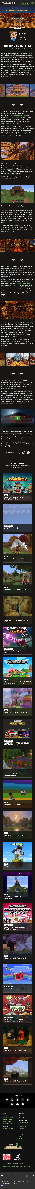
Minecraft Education (7, 1123)
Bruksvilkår (19, 1181)
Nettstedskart (22, 1128)
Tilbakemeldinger (23, 1126)
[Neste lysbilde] (21, 104)
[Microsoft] (30, 1176)
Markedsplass (22, 1115)
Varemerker (26, 1181)
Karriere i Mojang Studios (8, 1130)
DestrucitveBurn (18, 115)
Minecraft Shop (22, 1117)
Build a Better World (7, 1132)
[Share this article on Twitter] (19, 452)
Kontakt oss (21, 1132)
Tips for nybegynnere (23, 1122)
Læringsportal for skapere (8, 1128)
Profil (20, 1136)
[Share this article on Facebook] (28, 452)
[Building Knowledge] (17, 418)
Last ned (21, 1130)
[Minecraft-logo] (8, 3)
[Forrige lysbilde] (13, 104)
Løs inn (20, 1138)
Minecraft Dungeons (7, 1119)
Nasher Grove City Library (23, 70)
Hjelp (20, 1124)
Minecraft (5, 1115)
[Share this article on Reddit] (23, 452)
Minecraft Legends (7, 1121)
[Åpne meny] (32, 3)
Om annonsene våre (5, 1183)
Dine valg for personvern (9, 1185)
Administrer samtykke (25, 1166)
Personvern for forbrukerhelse (8, 1181)
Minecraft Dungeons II (8, 1117)
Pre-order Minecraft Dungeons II (16, 11)
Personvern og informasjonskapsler (9, 1179)
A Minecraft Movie (7, 1134)
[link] (7, 1099)
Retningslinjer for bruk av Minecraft (10, 1166)
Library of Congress (24, 283)
